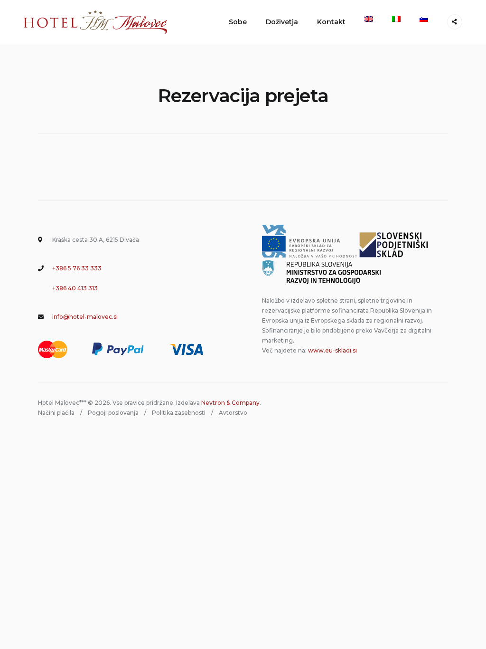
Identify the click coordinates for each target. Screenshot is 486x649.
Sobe (238, 22)
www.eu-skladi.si (332, 350)
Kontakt (331, 22)
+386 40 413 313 (75, 288)
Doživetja (282, 22)
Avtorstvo (233, 412)
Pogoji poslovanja (113, 412)
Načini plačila (56, 412)
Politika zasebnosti (179, 412)
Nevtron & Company (230, 402)
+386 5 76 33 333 (77, 268)
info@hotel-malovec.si (85, 316)
